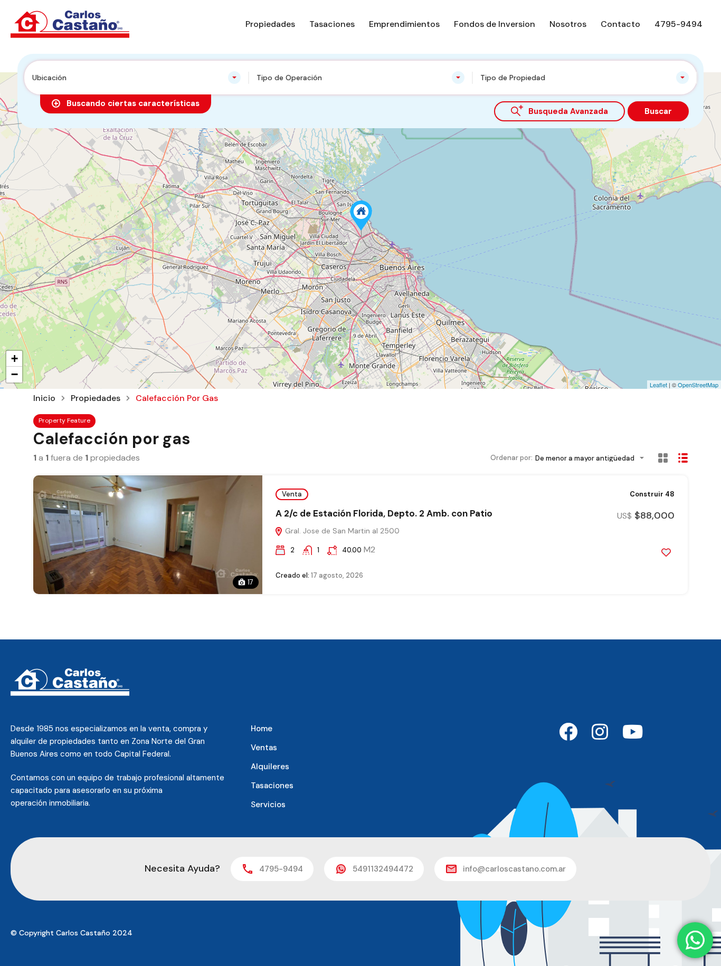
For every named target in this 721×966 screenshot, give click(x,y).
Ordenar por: (511, 457)
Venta (292, 494)
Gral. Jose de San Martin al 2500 (341, 530)
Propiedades (270, 24)
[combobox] (136, 77)
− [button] (14, 374)
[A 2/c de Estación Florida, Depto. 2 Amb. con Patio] (361, 215)
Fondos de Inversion (494, 24)
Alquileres (270, 766)
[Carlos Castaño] (70, 23)
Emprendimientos (404, 24)
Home (261, 728)
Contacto (620, 24)
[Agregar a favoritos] (666, 552)
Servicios (268, 804)
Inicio (44, 398)
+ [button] (14, 358)
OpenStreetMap (698, 384)
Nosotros (567, 24)
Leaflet (658, 384)
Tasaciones (332, 24)
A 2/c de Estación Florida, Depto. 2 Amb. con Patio (384, 513)
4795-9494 (678, 24)
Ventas (264, 747)
